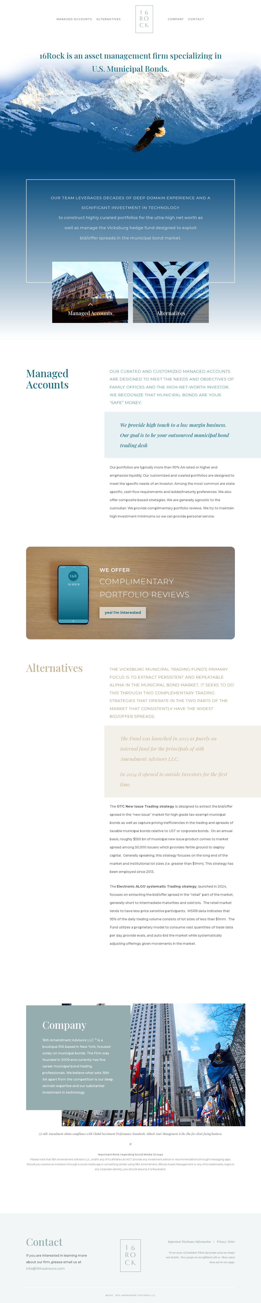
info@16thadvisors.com (45, 1269)
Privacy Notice (226, 1242)
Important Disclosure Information (189, 1242)
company (176, 19)
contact (196, 19)
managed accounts (74, 19)
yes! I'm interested (123, 612)
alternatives (108, 19)
